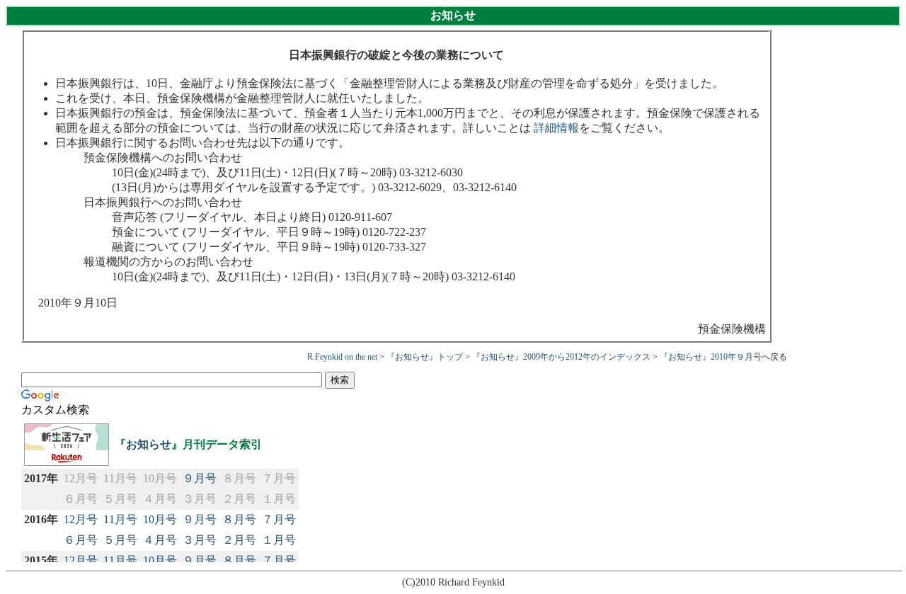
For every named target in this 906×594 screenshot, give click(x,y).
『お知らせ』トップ (424, 357)
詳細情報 (556, 128)
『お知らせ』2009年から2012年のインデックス (561, 357)
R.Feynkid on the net (342, 357)
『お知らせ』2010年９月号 (711, 357)
